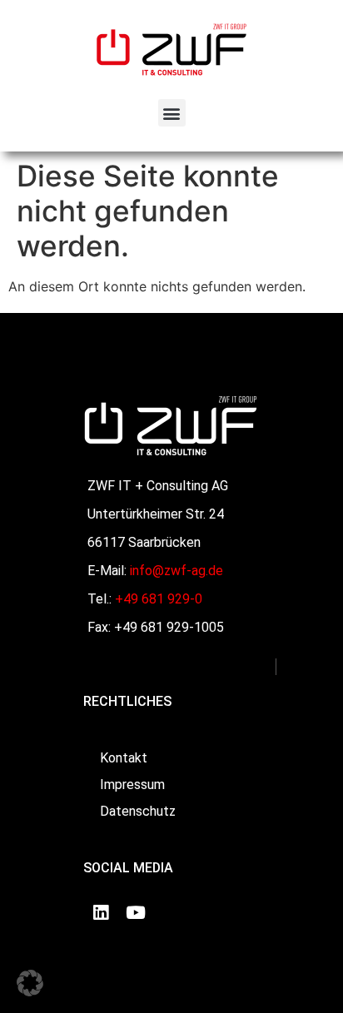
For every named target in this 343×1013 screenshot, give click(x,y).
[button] (172, 113)
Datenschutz (138, 811)
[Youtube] (135, 912)
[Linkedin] (100, 912)
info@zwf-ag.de (176, 571)
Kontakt (123, 758)
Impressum (132, 784)
